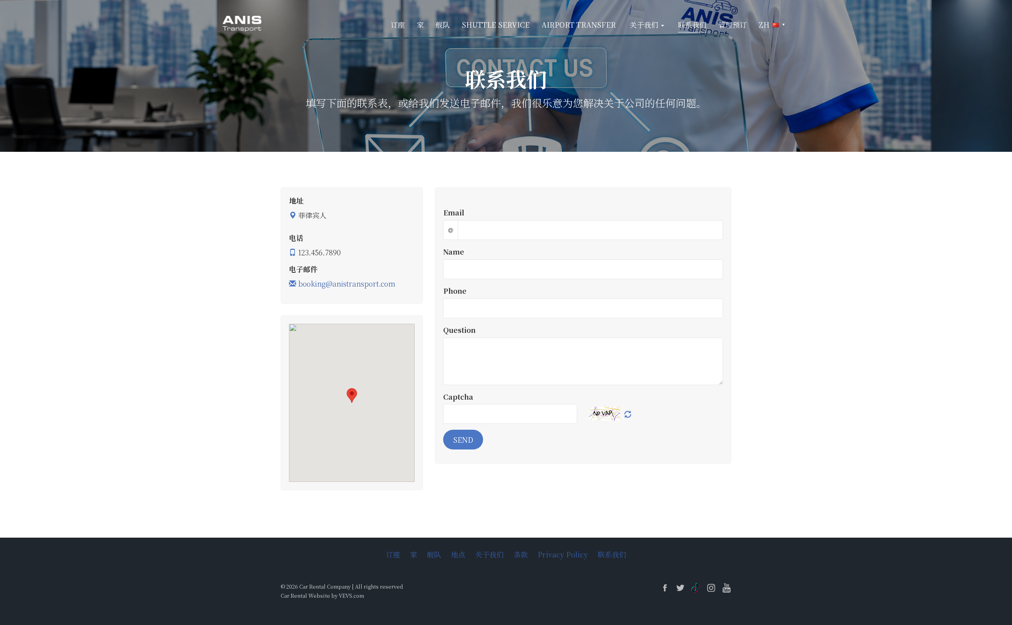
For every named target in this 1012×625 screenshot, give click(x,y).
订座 (398, 24)
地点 (458, 554)
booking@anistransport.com (346, 283)
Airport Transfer (579, 24)
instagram (711, 588)
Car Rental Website (305, 595)
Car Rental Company (325, 586)
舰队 (443, 24)
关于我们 (489, 554)
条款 (521, 554)
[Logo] (242, 22)
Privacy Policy (563, 554)
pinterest (726, 588)
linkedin (695, 588)
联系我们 (692, 24)
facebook (665, 588)
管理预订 (732, 24)
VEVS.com (351, 595)
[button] (772, 25)
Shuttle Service (496, 24)
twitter (680, 588)
